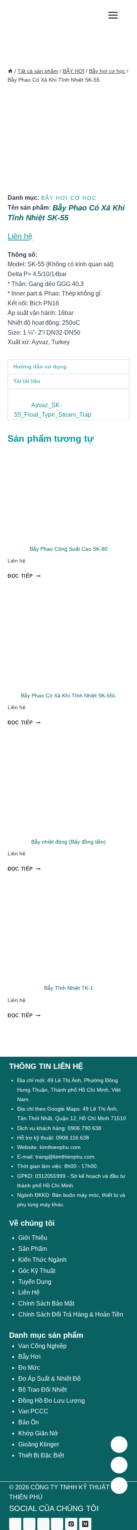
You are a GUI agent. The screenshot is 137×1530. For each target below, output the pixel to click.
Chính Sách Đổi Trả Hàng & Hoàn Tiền (70, 1314)
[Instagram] (43, 1524)
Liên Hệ (29, 1292)
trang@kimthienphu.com (64, 1157)
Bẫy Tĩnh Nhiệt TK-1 (68, 988)
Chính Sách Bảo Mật (46, 1303)
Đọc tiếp (20, 576)
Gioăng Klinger (38, 1444)
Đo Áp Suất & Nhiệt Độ (49, 1378)
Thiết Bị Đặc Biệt (41, 1455)
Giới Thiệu (32, 1237)
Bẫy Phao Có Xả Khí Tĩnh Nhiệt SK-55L (68, 695)
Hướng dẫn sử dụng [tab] (40, 367)
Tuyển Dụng (34, 1282)
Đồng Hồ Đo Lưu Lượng (51, 1400)
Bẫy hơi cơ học (69, 198)
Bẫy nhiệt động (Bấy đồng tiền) (68, 842)
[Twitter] (29, 1524)
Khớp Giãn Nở (38, 1433)
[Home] (10, 71)
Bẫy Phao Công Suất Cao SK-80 (69, 549)
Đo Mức (29, 1367)
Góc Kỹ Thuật (36, 1271)
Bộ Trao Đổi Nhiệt (42, 1389)
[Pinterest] (71, 1524)
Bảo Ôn (28, 1422)
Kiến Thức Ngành (42, 1260)
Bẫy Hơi (29, 1356)
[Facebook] (15, 1524)
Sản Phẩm (32, 1248)
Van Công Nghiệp (42, 1346)
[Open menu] (113, 15)
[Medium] (85, 1524)
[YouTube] (57, 1524)
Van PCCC (33, 1411)
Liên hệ (20, 236)
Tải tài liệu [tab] (26, 381)
